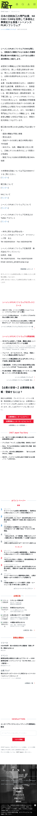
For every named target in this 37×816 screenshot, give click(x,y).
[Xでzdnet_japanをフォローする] (19, 770)
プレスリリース (15, 11)
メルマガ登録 (18, 739)
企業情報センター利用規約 (17, 425)
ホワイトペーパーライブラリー (23, 588)
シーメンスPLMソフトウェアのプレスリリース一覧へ (17, 328)
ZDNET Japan (4, 11)
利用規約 (18, 791)
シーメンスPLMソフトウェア (8, 29)
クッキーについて (18, 795)
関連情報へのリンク (27, 269)
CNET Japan (19, 752)
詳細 (2, 814)
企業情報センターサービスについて (18, 421)
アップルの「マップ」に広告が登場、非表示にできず (19, 442)
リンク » (4, 178)
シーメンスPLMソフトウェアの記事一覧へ (20, 380)
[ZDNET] (7, 4)
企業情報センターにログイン (18, 417)
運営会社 (18, 801)
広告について (18, 798)
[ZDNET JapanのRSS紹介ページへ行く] (24, 770)
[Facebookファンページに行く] (13, 770)
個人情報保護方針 (18, 788)
